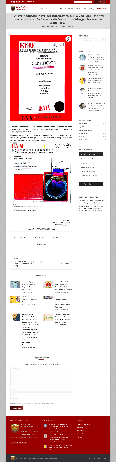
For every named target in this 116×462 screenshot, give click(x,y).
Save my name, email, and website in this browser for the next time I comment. (33, 403)
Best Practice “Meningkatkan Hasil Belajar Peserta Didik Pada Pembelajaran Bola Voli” (96, 106)
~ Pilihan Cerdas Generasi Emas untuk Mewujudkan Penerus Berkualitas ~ (30, 299)
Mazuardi (82, 206)
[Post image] (15, 284)
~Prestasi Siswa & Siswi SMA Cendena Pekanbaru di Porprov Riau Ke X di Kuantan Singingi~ (63, 318)
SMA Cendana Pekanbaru (89, 175)
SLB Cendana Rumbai (87, 159)
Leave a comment (65, 238)
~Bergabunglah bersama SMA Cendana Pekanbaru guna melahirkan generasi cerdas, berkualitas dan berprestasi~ (63, 302)
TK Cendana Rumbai (87, 163)
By (40, 238)
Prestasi (29, 238)
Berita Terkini (50, 26)
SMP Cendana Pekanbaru (89, 171)
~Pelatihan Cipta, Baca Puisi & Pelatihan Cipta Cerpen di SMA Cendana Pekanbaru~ (29, 285)
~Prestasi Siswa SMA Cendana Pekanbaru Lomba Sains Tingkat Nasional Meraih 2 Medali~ (63, 285)
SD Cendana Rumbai (87, 167)
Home (43, 26)
